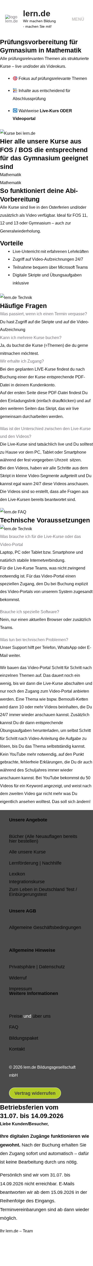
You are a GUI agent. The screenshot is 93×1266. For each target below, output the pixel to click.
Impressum (20, 988)
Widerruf (18, 977)
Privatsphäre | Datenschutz (37, 966)
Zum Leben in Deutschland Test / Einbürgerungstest (43, 892)
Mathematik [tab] (10, 174)
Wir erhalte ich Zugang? (22, 361)
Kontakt (17, 1049)
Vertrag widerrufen (35, 1093)
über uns (42, 1016)
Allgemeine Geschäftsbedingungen (45, 927)
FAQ (13, 1027)
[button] (46, 314)
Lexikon (17, 874)
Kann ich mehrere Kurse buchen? (30, 337)
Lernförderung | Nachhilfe (35, 863)
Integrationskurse (27, 881)
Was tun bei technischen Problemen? (34, 639)
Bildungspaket (23, 1038)
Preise (15, 1016)
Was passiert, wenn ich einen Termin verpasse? (43, 313)
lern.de (36, 13)
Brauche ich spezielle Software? (29, 611)
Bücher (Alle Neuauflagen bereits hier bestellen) (43, 839)
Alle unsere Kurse (27, 852)
